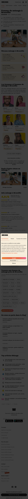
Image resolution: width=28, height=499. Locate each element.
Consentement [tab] (4, 238)
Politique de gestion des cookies (9, 253)
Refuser (14, 263)
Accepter (14, 258)
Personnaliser (13, 260)
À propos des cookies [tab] (21, 238)
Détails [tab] (12, 238)
